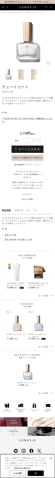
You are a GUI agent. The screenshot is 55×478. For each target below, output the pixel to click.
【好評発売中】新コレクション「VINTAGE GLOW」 (27, 2)
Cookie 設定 (17, 473)
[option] (17, 275)
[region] (27, 466)
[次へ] (52, 277)
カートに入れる (28, 149)
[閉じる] (51, 458)
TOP (3, 13)
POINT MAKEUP (15, 13)
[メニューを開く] (3, 7)
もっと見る (43, 296)
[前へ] (2, 277)
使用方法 (18, 210)
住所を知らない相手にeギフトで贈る (27, 158)
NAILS (27, 13)
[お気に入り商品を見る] (46, 7)
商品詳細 (6, 210)
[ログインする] (8, 7)
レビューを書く (28, 199)
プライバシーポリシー (22, 468)
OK (35, 473)
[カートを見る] (51, 7)
